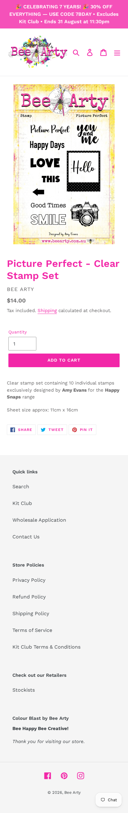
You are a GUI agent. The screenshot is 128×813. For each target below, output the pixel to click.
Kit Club (22, 503)
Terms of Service (32, 630)
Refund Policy (29, 597)
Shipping (47, 310)
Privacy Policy (28, 580)
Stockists (23, 690)
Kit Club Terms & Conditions (46, 647)
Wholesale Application (39, 520)
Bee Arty (72, 792)
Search (20, 486)
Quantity (17, 331)
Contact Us (25, 537)
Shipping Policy (30, 613)
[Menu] (117, 52)
